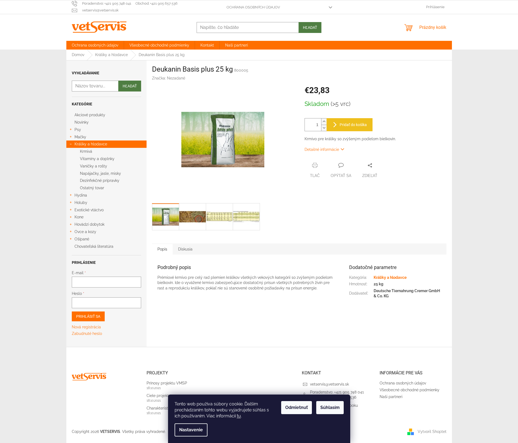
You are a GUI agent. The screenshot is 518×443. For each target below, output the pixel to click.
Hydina (81, 195)
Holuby (81, 202)
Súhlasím (330, 407)
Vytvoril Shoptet (432, 431)
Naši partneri (391, 397)
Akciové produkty (90, 115)
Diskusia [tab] (185, 249)
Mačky (80, 137)
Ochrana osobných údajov (253, 7)
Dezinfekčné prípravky (99, 180)
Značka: (168, 78)
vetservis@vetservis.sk (329, 384)
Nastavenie (191, 429)
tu (239, 415)
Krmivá (86, 151)
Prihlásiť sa (88, 316)
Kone (79, 217)
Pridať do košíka (353, 125)
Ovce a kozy (85, 232)
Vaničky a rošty (93, 166)
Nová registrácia (86, 327)
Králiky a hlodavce (91, 144)
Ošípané (82, 239)
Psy (78, 129)
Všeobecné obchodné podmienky (409, 390)
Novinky (82, 122)
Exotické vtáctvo (89, 210)
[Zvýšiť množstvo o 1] (324, 121)
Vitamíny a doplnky (97, 159)
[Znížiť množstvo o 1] (324, 128)
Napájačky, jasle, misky (100, 173)
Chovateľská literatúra (94, 246)
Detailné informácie (322, 149)
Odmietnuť (296, 407)
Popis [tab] (162, 249)
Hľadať (310, 27)
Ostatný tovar (92, 188)
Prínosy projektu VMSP (167, 383)
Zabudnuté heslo (87, 333)
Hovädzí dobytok (89, 224)
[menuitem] (95, 45)
